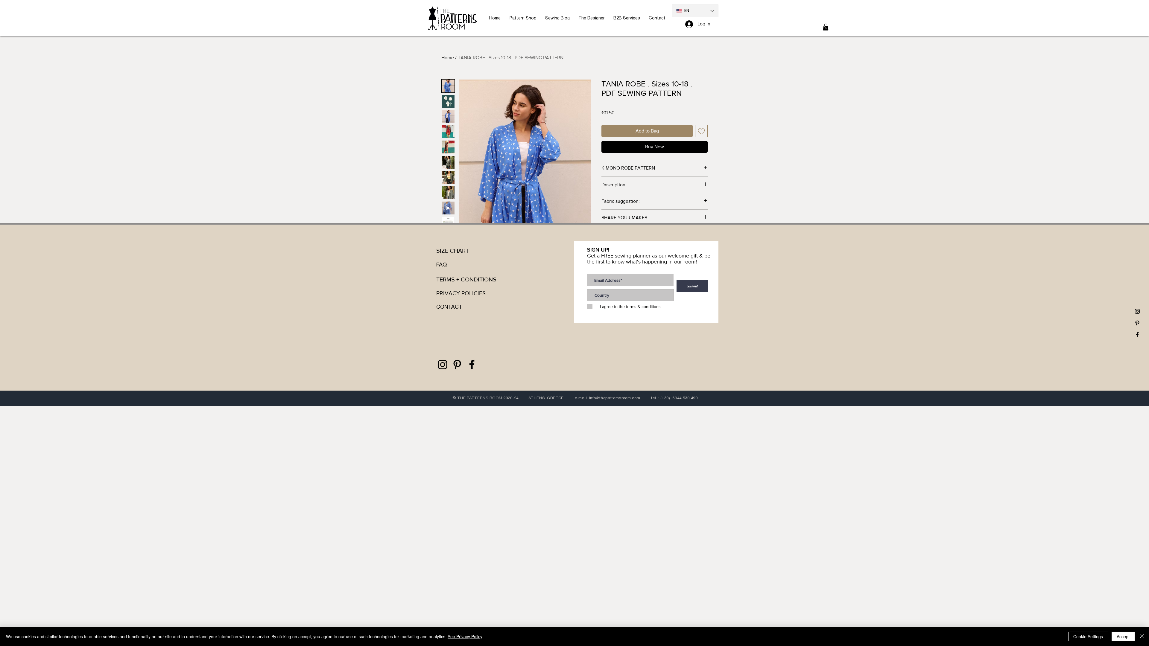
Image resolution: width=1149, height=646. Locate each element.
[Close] (1141, 636)
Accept (1123, 636)
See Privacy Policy (465, 636)
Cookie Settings (1088, 636)
